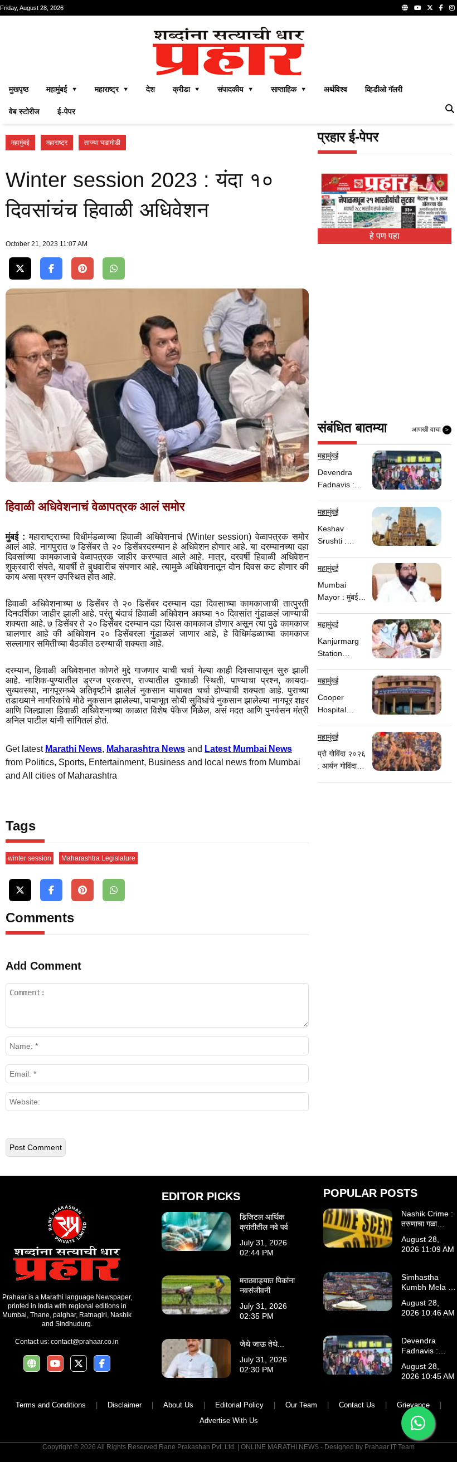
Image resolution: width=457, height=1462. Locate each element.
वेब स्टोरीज (24, 111)
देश (150, 89)
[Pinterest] (82, 268)
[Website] (405, 7)
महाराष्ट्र (56, 142)
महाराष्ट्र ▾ (111, 89)
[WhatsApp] (114, 268)
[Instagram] (452, 7)
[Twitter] (430, 7)
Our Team (301, 1405)
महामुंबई (20, 142)
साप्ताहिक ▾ (288, 89)
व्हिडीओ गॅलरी (383, 89)
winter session (29, 858)
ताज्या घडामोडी (102, 142)
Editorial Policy (239, 1405)
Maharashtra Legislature (98, 858)
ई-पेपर (66, 111)
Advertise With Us (229, 1420)
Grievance (413, 1405)
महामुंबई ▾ (61, 89)
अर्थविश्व (335, 89)
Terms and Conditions (51, 1405)
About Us (178, 1405)
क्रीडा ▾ (186, 89)
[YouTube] (417, 7)
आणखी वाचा (430, 429)
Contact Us (357, 1405)
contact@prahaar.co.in (85, 1342)
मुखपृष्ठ (18, 89)
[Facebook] (441, 7)
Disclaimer (125, 1405)
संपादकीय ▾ (235, 89)
